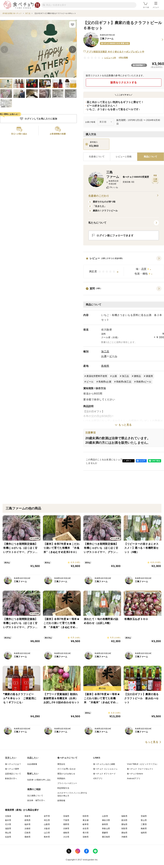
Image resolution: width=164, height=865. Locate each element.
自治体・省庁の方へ (36, 800)
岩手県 (47, 816)
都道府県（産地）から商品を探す (22, 810)
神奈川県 (106, 820)
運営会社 (61, 764)
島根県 (105, 366)
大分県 (66, 837)
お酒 (104, 356)
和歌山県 (106, 828)
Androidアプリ (133, 778)
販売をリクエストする (124, 82)
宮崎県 (86, 837)
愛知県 (124, 824)
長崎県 (27, 837)
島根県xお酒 (104, 381)
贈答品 (137, 376)
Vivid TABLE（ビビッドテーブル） (142, 764)
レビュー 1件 (110, 58)
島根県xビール (143, 381)
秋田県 (86, 816)
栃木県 (8, 820)
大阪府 (47, 828)
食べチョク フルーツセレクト (140, 769)
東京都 (86, 820)
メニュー (156, 7)
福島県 (124, 816)
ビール (113, 356)
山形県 (105, 816)
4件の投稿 (123, 57)
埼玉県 (47, 820)
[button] (123, 267)
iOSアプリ (97, 778)
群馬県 (27, 820)
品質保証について (13, 774)
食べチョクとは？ (13, 764)
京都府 (27, 828)
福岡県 (144, 833)
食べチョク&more (135, 774)
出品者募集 (32, 764)
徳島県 (66, 833)
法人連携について (35, 795)
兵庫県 (66, 828)
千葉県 (66, 820)
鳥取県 (124, 828)
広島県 (27, 833)
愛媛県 (105, 833)
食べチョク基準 (12, 769)
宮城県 (66, 816)
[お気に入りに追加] (72, 24)
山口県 (47, 833)
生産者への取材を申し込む (39, 780)
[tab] (123, 157)
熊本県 (47, 837)
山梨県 (47, 824)
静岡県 (105, 824)
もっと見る (125, 424)
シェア (142, 461)
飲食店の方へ (11, 778)
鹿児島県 (106, 837)
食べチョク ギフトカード (104, 774)
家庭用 (149, 376)
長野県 (66, 824)
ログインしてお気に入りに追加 (41, 118)
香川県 (86, 833)
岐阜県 (86, 824)
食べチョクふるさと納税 (104, 764)
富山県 (144, 820)
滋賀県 (8, 828)
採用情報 (61, 800)
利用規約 (61, 778)
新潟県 (124, 820)
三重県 (144, 824)
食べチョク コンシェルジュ (105, 769)
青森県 (27, 816)
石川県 (8, 824)
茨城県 (144, 816)
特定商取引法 (63, 788)
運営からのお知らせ (66, 774)
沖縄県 (124, 837)
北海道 (8, 816)
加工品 (105, 351)
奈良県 (86, 828)
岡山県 (8, 833)
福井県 (27, 824)
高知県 (124, 833)
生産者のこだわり (98, 195)
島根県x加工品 (123, 381)
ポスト (128, 461)
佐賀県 (8, 837)
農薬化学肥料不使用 (96, 376)
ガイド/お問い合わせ (66, 769)
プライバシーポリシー (67, 783)
